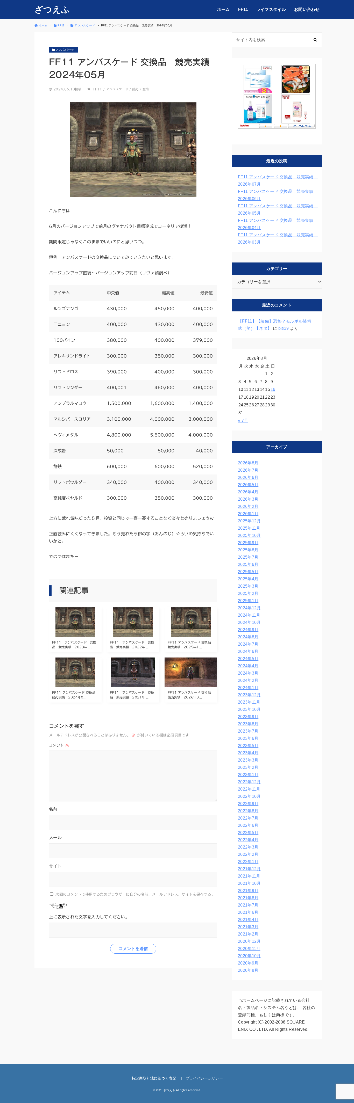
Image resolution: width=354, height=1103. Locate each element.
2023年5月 (248, 745)
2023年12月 (249, 695)
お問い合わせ (307, 9)
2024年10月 (249, 622)
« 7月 (243, 420)
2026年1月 (248, 514)
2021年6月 (248, 912)
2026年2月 (248, 506)
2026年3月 (248, 499)
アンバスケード (117, 89)
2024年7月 (248, 644)
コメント (59, 745)
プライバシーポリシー (204, 1078)
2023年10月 (249, 709)
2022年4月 (248, 840)
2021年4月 (248, 919)
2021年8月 (248, 898)
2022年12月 (249, 782)
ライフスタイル (271, 9)
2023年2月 (248, 767)
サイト (55, 866)
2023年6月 (248, 738)
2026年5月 (248, 485)
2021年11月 (249, 876)
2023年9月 (248, 716)
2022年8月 (248, 811)
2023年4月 (248, 753)
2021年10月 (249, 883)
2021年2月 (248, 934)
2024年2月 (248, 680)
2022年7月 (248, 818)
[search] (315, 40)
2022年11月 (249, 789)
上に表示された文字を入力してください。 (89, 917)
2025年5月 (248, 571)
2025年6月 (248, 564)
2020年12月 (249, 941)
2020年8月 (248, 970)
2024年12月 (249, 608)
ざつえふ (52, 9)
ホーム (223, 9)
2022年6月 (248, 825)
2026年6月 (248, 477)
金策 (146, 89)
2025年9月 (248, 542)
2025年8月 (248, 550)
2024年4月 (248, 666)
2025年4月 (248, 579)
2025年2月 (248, 593)
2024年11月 (249, 615)
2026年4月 (248, 492)
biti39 (283, 328)
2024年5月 (248, 658)
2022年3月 (248, 847)
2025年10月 (249, 535)
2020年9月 (248, 963)
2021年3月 (248, 927)
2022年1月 (248, 861)
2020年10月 (249, 956)
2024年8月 (248, 637)
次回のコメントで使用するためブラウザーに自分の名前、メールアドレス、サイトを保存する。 (135, 894)
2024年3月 (248, 673)
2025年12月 (249, 521)
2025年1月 (248, 600)
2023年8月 (248, 724)
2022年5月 (248, 832)
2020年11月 (249, 948)
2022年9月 (248, 803)
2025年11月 (249, 528)
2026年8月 (248, 463)
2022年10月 (249, 796)
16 (273, 389)
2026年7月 (248, 470)
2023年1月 (248, 774)
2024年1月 (248, 687)
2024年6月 (248, 651)
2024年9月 (248, 629)
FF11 (243, 9)
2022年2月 (248, 854)
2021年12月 (249, 869)
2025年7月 (248, 557)
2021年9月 (248, 890)
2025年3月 (248, 586)
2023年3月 (248, 760)
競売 (135, 89)
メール (55, 838)
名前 (53, 809)
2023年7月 (248, 731)
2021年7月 (248, 905)
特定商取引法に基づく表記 (154, 1078)
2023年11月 (249, 702)
